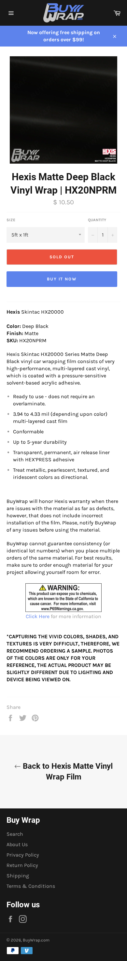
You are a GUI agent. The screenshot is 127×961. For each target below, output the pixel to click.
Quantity (97, 220)
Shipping (18, 876)
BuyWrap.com (36, 940)
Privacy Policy (23, 855)
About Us (17, 844)
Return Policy (22, 865)
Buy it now (62, 279)
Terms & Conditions (31, 886)
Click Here (37, 616)
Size (11, 220)
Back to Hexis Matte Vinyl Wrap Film (67, 771)
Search (15, 834)
